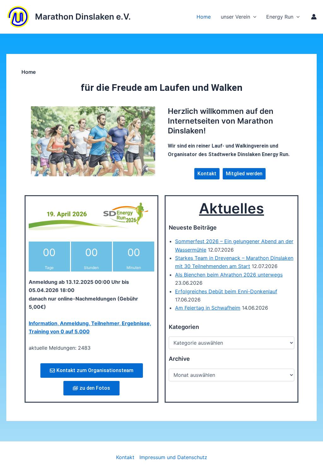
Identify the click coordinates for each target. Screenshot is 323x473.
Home (204, 17)
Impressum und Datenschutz (173, 457)
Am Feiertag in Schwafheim (207, 308)
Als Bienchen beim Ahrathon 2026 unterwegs (229, 275)
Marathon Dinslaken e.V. (83, 16)
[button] (296, 16)
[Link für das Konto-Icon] (314, 17)
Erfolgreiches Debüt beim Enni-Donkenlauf (226, 291)
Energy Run (279, 17)
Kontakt (125, 457)
